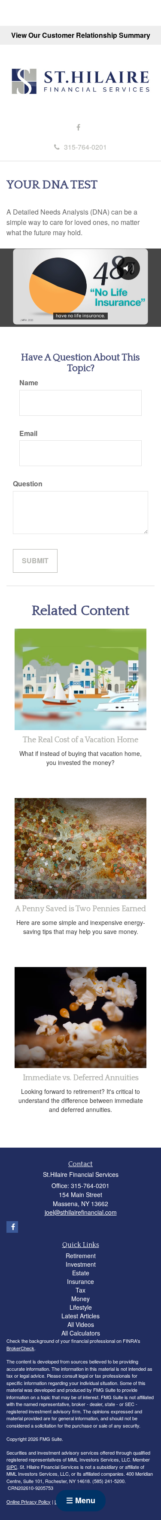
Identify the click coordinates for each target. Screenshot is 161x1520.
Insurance (80, 1281)
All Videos (80, 1324)
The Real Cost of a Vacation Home (80, 740)
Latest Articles (80, 1315)
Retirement (81, 1255)
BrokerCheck (20, 1348)
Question (28, 483)
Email (28, 433)
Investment (81, 1264)
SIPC (11, 1466)
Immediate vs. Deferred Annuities (81, 1078)
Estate (80, 1272)
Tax (80, 1290)
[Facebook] (78, 127)
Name (28, 382)
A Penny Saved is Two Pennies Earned (80, 909)
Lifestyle (81, 1307)
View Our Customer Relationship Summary (80, 35)
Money (80, 1298)
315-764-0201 (85, 147)
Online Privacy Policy (28, 1501)
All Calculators (80, 1333)
